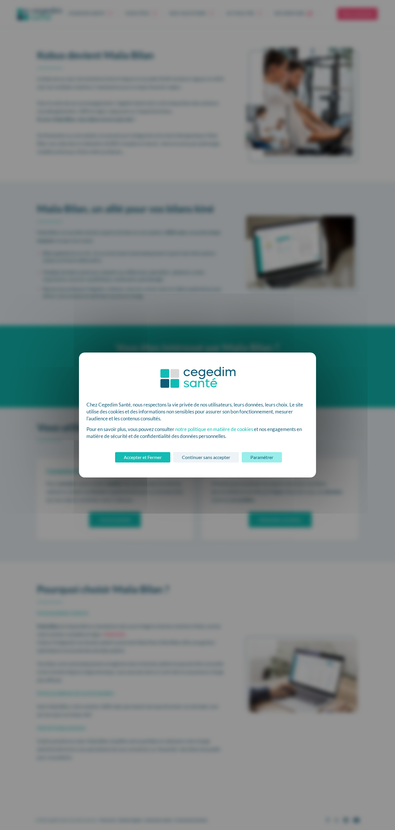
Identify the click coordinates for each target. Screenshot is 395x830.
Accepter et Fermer (143, 457)
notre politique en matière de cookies (214, 429)
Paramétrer (261, 457)
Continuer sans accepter (206, 457)
